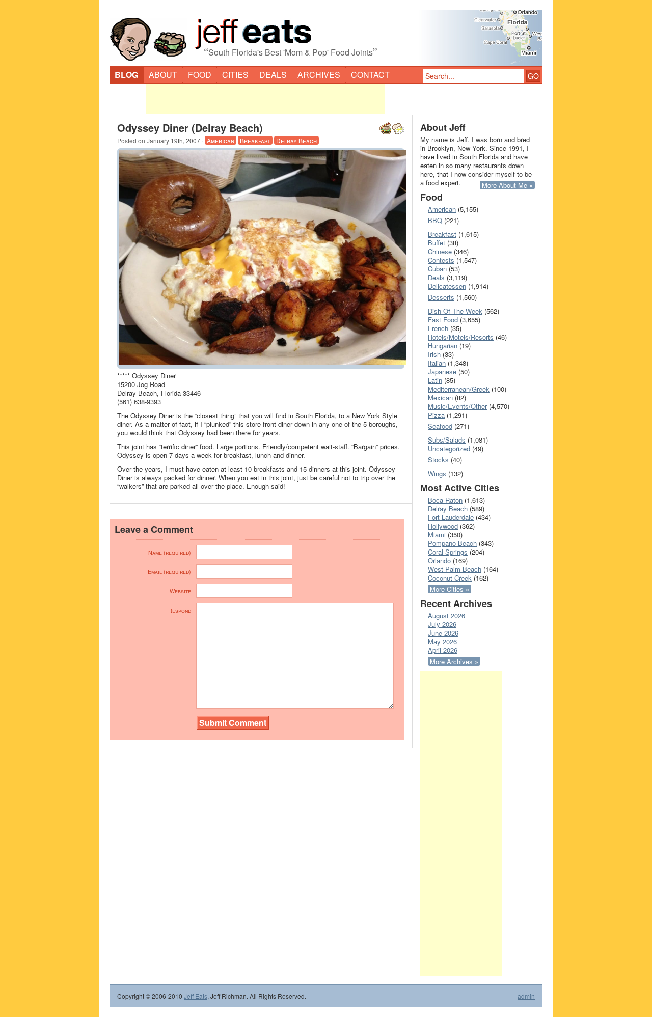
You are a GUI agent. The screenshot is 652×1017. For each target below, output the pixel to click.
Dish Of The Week (455, 311)
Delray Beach (296, 140)
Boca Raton (445, 500)
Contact (370, 74)
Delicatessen (447, 286)
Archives (318, 74)
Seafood (440, 426)
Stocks (438, 459)
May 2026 (442, 641)
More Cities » (449, 589)
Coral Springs (448, 552)
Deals (273, 74)
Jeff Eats (195, 996)
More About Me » (507, 185)
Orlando (439, 560)
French (438, 328)
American (220, 140)
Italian (437, 363)
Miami (437, 534)
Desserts (441, 297)
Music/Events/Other (457, 406)
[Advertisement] (265, 99)
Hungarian (442, 345)
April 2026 (442, 650)
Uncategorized (449, 448)
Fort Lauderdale (451, 517)
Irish (434, 354)
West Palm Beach (454, 569)
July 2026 (442, 624)
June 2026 (443, 633)
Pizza (436, 415)
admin (526, 996)
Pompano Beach (452, 543)
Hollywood (443, 526)
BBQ (435, 220)
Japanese (442, 371)
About (163, 74)
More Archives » (454, 661)
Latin (435, 380)
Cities (235, 74)
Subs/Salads (447, 440)
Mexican (440, 397)
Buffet (436, 243)
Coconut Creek (450, 578)
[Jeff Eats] (326, 33)
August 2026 (446, 615)
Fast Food (443, 319)
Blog (126, 74)
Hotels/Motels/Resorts (461, 337)
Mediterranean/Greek (459, 389)
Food (199, 74)
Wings (437, 473)
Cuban (437, 268)
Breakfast (255, 140)
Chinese (440, 251)
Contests (441, 260)
